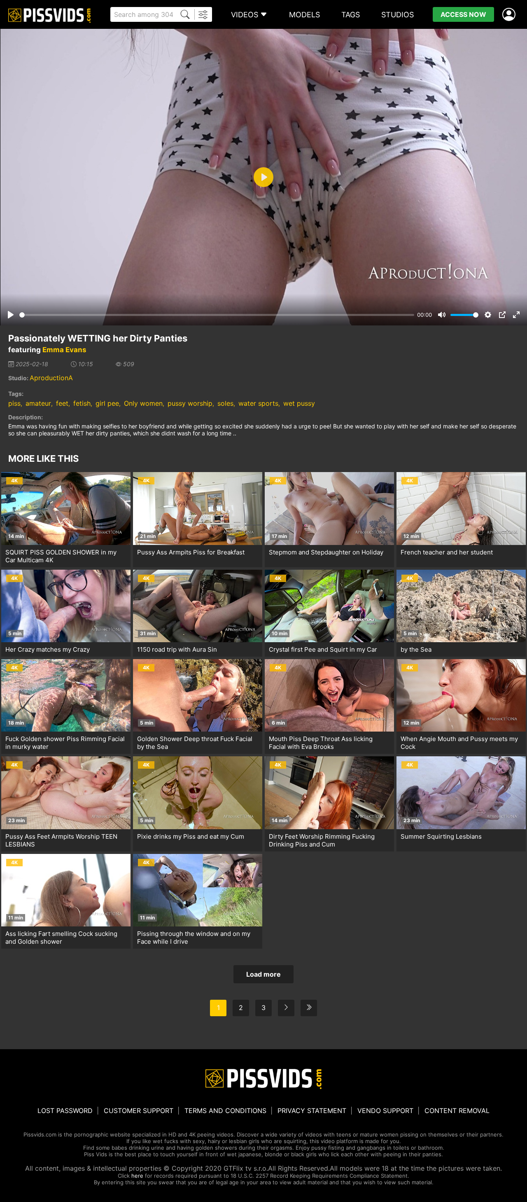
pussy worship (190, 403)
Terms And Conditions (225, 1110)
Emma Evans (64, 350)
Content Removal (457, 1110)
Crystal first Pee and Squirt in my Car (323, 649)
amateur (38, 403)
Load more (263, 974)
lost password (65, 1110)
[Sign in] (510, 15)
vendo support (385, 1110)
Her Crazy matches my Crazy (47, 649)
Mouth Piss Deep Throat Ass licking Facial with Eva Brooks (321, 743)
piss (14, 403)
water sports (258, 403)
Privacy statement (311, 1110)
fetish (82, 403)
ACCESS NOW (463, 14)
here (137, 1175)
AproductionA (51, 378)
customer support (138, 1110)
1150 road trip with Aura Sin (177, 649)
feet (62, 403)
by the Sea (416, 649)
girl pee (107, 403)
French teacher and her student (447, 552)
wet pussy (299, 403)
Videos (244, 14)
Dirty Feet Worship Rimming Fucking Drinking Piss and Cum (322, 840)
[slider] (216, 315)
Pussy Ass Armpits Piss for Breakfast (191, 552)
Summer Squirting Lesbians (441, 836)
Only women (143, 403)
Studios (397, 14)
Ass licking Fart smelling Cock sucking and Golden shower (61, 937)
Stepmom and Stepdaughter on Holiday (326, 552)
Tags (350, 14)
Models (304, 14)
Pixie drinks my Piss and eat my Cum (190, 836)
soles (225, 403)
